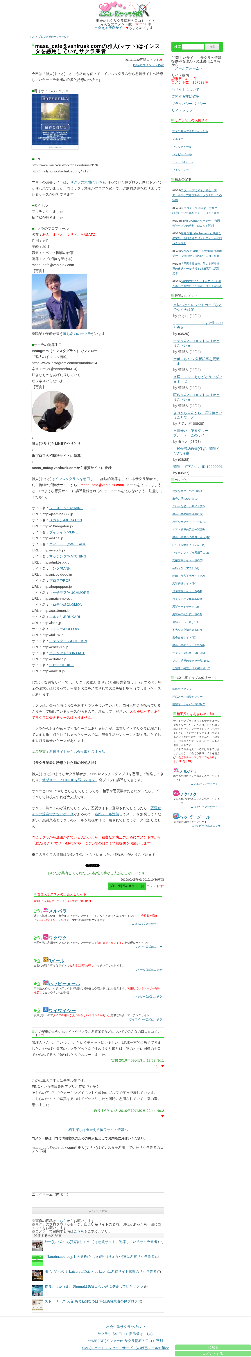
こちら (61, 1221)
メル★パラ (179, 138)
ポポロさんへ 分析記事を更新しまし (196, 361)
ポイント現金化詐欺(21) (187, 598)
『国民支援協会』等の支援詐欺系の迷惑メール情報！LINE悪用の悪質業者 (196, 268)
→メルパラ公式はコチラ (147, 923)
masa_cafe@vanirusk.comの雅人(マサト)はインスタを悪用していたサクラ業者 (97, 48)
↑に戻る (212, 1347)
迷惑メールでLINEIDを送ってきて (69, 780)
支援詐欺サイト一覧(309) (187, 560)
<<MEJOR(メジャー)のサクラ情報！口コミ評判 (125, 1341)
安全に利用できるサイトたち (190, 131)
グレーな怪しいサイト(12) (188, 506)
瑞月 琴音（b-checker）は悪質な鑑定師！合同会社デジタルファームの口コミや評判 (197, 238)
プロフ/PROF (60, 580)
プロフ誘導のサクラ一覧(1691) (191, 660)
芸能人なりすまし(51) (185, 568)
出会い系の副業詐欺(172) (187, 514)
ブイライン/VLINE (63, 532)
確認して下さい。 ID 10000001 (198, 467)
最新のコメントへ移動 (148, 65)
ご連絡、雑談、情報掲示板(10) (191, 668)
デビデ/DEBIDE (61, 665)
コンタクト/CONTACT (67, 653)
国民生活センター (183, 688)
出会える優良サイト (110, 28)
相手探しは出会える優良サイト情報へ (98, 1130)
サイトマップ (181, 111)
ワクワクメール (182, 146)
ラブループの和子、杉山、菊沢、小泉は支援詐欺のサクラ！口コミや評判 (197, 195)
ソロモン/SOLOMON (65, 605)
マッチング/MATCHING (67, 556)
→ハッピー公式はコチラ (147, 996)
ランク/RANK (60, 568)
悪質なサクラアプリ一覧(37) (189, 521)
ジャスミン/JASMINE (66, 508)
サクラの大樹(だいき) (87, 182)
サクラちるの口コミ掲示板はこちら (125, 1334)
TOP (32, 36)
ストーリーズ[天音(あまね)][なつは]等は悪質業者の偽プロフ (91, 1301)
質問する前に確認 (185, 96)
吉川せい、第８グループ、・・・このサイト (190, 433)
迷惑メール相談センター (187, 696)
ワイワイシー (180, 169)
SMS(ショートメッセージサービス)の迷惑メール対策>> (125, 1348)
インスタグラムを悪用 (72, 479)
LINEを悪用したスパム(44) (188, 544)
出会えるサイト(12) (184, 637)
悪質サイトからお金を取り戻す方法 (77, 752)
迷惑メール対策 (107, 814)
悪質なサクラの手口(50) (187, 490)
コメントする (212, 1354)
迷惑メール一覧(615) (185, 622)
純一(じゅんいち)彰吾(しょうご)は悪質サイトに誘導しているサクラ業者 (101, 1242)
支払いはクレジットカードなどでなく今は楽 (197, 307)
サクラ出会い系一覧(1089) (188, 652)
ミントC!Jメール (182, 162)
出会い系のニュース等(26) (188, 645)
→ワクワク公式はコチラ (147, 946)
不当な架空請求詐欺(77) (187, 629)
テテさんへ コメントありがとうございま (196, 343)
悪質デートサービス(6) (186, 606)
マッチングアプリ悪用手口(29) (191, 552)
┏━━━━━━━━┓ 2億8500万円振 (198, 325)
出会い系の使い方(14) (185, 498)
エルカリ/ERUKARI (64, 617)
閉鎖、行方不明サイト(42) (188, 575)
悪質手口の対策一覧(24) (187, 614)
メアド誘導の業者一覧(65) (188, 529)
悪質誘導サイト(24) (184, 583)
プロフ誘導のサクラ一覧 (52, 36)
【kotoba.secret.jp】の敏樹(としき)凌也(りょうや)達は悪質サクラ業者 (100, 1257)
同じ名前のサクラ (77, 334)
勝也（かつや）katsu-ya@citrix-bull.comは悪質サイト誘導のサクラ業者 (101, 1271)
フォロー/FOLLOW (64, 629)
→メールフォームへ (187, 68)
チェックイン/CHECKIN (68, 641)
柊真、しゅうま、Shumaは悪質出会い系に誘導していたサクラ (94, 1286)
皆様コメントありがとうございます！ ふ (197, 379)
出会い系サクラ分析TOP (125, 1327)
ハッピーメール (182, 154)
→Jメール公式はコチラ (147, 969)
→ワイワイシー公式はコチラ (144, 1019)
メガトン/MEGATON (65, 520)
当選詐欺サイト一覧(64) (187, 591)
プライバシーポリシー (188, 104)
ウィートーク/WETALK (67, 544)
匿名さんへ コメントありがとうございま (196, 397)
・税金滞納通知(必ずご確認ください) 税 (196, 451)
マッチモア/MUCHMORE (69, 593)
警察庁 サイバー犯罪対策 (188, 704)
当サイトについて (185, 89)
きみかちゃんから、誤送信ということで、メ (197, 415)
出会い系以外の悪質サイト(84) (191, 537)
